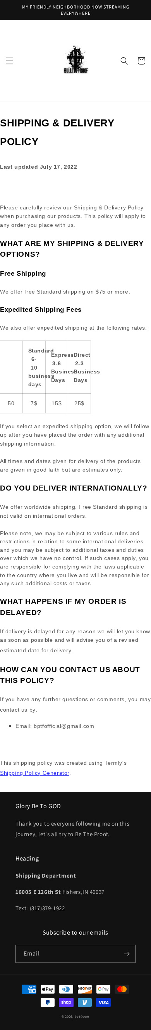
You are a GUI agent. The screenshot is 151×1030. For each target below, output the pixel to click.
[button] (9, 60)
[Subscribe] (126, 954)
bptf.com (82, 1016)
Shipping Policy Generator (34, 773)
